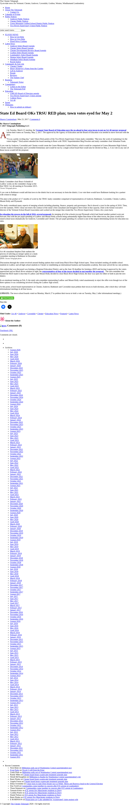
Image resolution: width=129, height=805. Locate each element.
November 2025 (16, 370)
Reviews (13, 75)
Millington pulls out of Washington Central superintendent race (47, 768)
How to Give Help (17, 39)
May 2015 (14, 655)
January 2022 (15, 474)
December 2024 (16, 395)
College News (15, 98)
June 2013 (14, 707)
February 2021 (16, 499)
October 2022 (15, 454)
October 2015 (15, 644)
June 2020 (14, 517)
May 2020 (14, 519)
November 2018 (16, 560)
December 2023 (16, 422)
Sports (7, 102)
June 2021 (14, 490)
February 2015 (16, 662)
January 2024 (15, 420)
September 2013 (16, 700)
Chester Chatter (16, 66)
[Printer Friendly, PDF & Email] (7, 298)
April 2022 (14, 467)
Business (8, 80)
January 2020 (15, 528)
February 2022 (16, 472)
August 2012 (15, 730)
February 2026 (16, 363)
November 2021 (16, 479)
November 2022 (16, 452)
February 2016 (16, 635)
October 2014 (15, 671)
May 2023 (14, 438)
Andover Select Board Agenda (22, 46)
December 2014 (16, 666)
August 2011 (15, 757)
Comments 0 (35, 119)
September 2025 (16, 375)
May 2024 (14, 411)
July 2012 (14, 732)
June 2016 (14, 626)
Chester (40, 314)
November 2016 (16, 614)
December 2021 (16, 476)
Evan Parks (14, 770)
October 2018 (15, 562)
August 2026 (15, 350)
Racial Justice (15, 62)
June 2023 (14, 436)
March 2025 (15, 388)
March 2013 (15, 714)
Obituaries (9, 105)
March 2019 (15, 551)
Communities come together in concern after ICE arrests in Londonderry (50, 786)
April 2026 (14, 359)
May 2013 (14, 709)
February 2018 (16, 581)
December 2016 (16, 612)
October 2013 (15, 698)
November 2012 (16, 723)
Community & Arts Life (14, 64)
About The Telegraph (13, 10)
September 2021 (16, 483)
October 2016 (15, 617)
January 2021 (15, 501)
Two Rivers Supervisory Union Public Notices (28, 26)
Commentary (10, 84)
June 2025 (14, 381)
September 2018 (16, 565)
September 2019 (16, 538)
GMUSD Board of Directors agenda (24, 93)
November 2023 (16, 424)
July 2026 (14, 352)
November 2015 (16, 642)
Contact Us (14, 12)
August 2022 (15, 458)
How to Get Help (17, 37)
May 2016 (14, 628)
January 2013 (15, 719)
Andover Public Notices (19, 19)
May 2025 (14, 384)
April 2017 (14, 603)
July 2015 (14, 651)
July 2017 (14, 596)
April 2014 (14, 685)
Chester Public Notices (19, 21)
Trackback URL (6, 330)
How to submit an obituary (20, 107)
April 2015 (14, 657)
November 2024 (16, 397)
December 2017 (16, 585)
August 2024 (15, 404)
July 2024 (14, 406)
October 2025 (15, 372)
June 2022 (14, 463)
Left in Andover (16, 71)
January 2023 (15, 447)
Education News (51, 314)
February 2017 (16, 608)
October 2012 (15, 725)
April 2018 (14, 576)
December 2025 (16, 368)
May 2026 (14, 357)
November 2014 (16, 669)
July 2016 (14, 624)
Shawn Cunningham (8, 119)
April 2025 (14, 386)
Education (9, 91)
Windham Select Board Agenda (22, 59)
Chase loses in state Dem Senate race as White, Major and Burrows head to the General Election (64, 784)
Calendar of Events (12, 14)
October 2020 (15, 508)
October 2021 (15, 481)
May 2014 (14, 682)
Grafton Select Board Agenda (22, 53)
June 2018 (14, 571)
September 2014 (16, 673)
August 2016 (15, 621)
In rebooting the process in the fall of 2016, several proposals (25, 214)
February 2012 (16, 743)
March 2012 (15, 741)
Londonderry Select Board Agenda (24, 55)
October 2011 (15, 752)
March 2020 (15, 524)
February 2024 (16, 418)
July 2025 (14, 379)
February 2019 (16, 553)
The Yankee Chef (17, 78)
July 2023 (14, 433)
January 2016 (15, 637)
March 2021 (15, 497)
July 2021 (14, 488)
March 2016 (15, 633)
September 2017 (16, 592)
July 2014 (14, 678)
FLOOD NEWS (11, 35)
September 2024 (16, 402)
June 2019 (14, 544)
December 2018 (16, 558)
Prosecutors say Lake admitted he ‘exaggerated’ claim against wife (51, 799)
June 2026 (14, 354)
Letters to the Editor (18, 87)
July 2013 (14, 705)
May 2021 (14, 492)
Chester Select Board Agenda (22, 48)
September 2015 (16, 646)
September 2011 (16, 755)
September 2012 (16, 728)
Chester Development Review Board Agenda (28, 50)
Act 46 (12, 100)
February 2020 (16, 526)
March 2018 (15, 578)
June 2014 (14, 680)
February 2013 (16, 716)
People (12, 73)
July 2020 (14, 515)
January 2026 (15, 366)
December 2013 (16, 694)
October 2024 (15, 400)
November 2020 (16, 506)
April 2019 (14, 549)
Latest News (10, 44)
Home (7, 8)
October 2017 (15, 590)
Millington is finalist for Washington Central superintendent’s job (55, 777)
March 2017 (15, 605)
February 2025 (16, 390)
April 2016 (14, 630)
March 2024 (15, 415)
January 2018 (15, 583)
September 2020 (16, 510)
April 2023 (14, 440)
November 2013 (16, 696)
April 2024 (14, 413)
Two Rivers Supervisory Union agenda (25, 96)
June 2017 (14, 599)
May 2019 (14, 547)
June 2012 (14, 734)
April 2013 (14, 712)
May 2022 (14, 465)
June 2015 (14, 653)
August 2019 (15, 540)
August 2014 (15, 676)
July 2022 (14, 461)
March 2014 (15, 687)
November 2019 (16, 533)
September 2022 (16, 456)
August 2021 (15, 486)
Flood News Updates (18, 41)
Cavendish (31, 314)
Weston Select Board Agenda (21, 57)
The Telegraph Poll (17, 89)
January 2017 (15, 610)
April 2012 (14, 739)
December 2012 (16, 721)
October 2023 (15, 427)
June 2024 (14, 409)
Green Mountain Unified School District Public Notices (32, 23)
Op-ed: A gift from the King (33, 770)
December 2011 (16, 748)
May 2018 (14, 574)
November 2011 (16, 750)
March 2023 (15, 443)
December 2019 (16, 531)
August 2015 (15, 648)
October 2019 (15, 535)
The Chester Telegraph (20, 804)
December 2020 (16, 504)
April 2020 (14, 522)
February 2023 (16, 445)
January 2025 (15, 393)
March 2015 (15, 660)
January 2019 (15, 556)
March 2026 (15, 361)
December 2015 (16, 639)
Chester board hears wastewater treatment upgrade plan (45, 775)
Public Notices (11, 17)
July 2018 (14, 569)
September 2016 (16, 619)
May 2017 (14, 601)
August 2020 (15, 513)
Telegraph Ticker (17, 82)
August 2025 (15, 377)
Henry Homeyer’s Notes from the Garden (26, 68)
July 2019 (14, 542)
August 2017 (15, 594)
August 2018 (15, 567)
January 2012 (15, 746)
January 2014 (15, 691)
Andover (21, 314)
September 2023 (16, 429)
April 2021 (14, 495)
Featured (63, 314)
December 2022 (16, 449)
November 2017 (16, 587)
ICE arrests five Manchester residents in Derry (43, 790)
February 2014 (16, 689)
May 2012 (14, 737)
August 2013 (15, 703)
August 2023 (15, 431)
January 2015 (15, 664)
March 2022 (15, 470)
